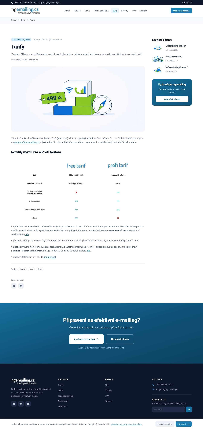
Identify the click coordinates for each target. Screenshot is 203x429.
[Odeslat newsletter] (189, 409)
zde (27, 234)
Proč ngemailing (101, 10)
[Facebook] (13, 404)
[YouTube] (28, 404)
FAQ (134, 10)
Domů (67, 10)
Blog (115, 10)
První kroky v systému (21, 39)
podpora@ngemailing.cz (48, 2)
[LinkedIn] (21, 404)
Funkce (77, 10)
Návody (124, 10)
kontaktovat (50, 256)
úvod (39, 269)
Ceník (87, 10)
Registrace (62, 401)
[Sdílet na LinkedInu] (21, 286)
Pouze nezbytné (165, 424)
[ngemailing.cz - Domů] (26, 11)
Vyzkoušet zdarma (181, 10)
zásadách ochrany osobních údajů (126, 424)
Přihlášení (62, 406)
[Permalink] (63, 152)
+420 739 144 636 (23, 2)
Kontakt (143, 10)
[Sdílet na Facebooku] (13, 286)
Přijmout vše (183, 424)
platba (22, 269)
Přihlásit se (187, 2)
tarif (31, 269)
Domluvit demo (120, 339)
